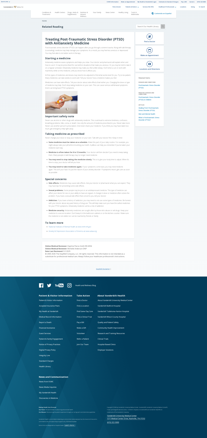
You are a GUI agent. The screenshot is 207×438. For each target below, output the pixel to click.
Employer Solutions (105, 350)
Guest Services (45, 333)
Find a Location (83, 306)
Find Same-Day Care (85, 311)
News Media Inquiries (47, 387)
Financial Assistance (47, 328)
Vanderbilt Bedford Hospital (109, 306)
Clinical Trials (103, 339)
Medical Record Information (50, 317)
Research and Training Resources (111, 333)
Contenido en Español (162, 13)
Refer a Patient (83, 339)
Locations (183, 7)
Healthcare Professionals (166, 7)
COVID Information (112, 2)
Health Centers (60, 12)
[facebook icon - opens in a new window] (41, 285)
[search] (148, 26)
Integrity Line (44, 355)
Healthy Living (123, 12)
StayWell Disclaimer (103, 269)
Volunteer (81, 333)
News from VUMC (46, 381)
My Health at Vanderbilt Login (147, 2)
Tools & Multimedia (135, 13)
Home (44, 21)
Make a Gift (81, 328)
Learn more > (69, 425)
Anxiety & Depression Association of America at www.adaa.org (73, 231)
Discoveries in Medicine (48, 398)
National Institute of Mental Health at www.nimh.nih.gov (70, 227)
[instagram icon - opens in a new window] (69, 285)
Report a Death (45, 322)
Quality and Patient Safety (108, 322)
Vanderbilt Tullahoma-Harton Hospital (113, 311)
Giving (193, 7)
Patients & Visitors (131, 7)
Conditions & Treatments (46, 13)
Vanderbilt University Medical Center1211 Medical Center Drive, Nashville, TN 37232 (126, 417)
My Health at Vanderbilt (48, 311)
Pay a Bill (184, 2)
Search (203, 7)
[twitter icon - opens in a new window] (49, 285)
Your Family (97, 12)
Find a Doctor (117, 7)
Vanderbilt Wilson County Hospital (111, 317)
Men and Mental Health (147, 114)
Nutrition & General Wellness (84, 14)
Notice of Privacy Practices (49, 344)
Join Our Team (83, 344)
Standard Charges (46, 361)
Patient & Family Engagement (51, 339)
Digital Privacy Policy (47, 350)
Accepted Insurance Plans (49, 306)
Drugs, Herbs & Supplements (72, 13)
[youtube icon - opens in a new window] (59, 285)
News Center (110, 12)
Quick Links (4, 1)
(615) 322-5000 (201, 2)
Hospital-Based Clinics (107, 344)
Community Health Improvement (111, 328)
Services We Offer (148, 7)
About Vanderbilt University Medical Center (115, 300)
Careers (191, 2)
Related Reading (52, 26)
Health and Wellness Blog (85, 285)
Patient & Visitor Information (50, 300)
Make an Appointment (128, 2)
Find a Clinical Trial (84, 317)
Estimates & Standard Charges (168, 2)
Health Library (45, 366)
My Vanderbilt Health (47, 392)
